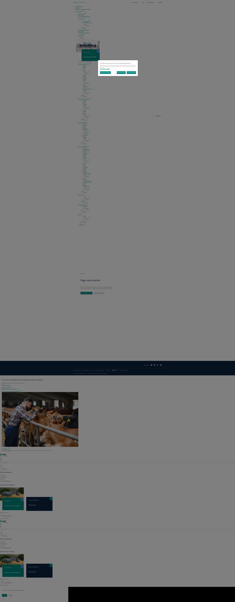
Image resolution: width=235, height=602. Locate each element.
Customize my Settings (105, 72)
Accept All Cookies (131, 72)
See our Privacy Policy (104, 69)
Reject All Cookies (121, 72)
